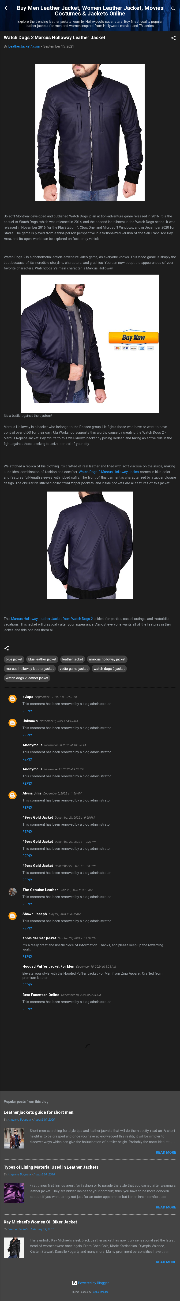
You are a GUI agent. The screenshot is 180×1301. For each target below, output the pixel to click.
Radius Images (100, 1292)
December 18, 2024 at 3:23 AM (96, 966)
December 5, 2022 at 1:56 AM (62, 793)
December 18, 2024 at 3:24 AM (81, 995)
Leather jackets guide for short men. (39, 1112)
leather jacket (72, 659)
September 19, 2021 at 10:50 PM (56, 697)
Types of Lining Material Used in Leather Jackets (51, 1167)
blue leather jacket (42, 659)
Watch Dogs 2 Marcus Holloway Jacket (109, 472)
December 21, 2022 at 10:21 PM (75, 841)
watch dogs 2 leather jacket (27, 678)
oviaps (27, 697)
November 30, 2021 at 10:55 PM (65, 745)
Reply (27, 711)
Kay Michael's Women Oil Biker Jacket (40, 1221)
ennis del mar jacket (39, 938)
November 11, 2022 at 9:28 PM (64, 769)
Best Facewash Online (40, 995)
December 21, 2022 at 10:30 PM (75, 866)
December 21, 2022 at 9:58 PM (75, 817)
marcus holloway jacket (107, 659)
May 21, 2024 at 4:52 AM (65, 914)
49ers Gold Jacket (37, 817)
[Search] (173, 9)
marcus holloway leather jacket (30, 669)
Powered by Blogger (93, 1283)
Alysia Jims (31, 793)
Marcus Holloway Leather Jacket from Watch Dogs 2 (52, 619)
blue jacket (14, 659)
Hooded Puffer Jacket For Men (48, 966)
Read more (166, 1152)
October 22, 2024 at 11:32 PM (77, 938)
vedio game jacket (74, 669)
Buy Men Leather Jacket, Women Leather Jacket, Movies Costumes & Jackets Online (90, 11)
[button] (173, 38)
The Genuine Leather (40, 890)
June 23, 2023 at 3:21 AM (76, 890)
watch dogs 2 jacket (109, 669)
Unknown (30, 721)
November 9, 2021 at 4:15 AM (59, 721)
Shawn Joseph (34, 914)
